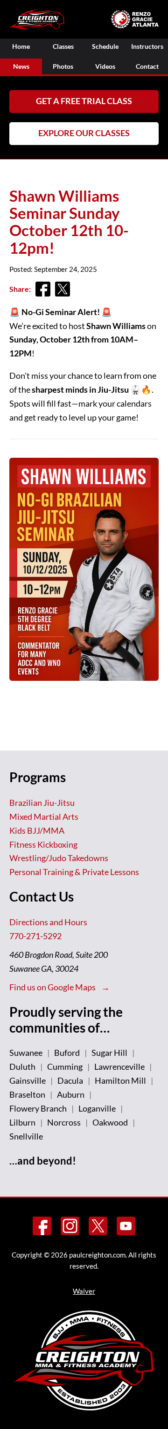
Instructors (147, 46)
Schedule (105, 46)
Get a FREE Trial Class (84, 101)
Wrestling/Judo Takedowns (58, 858)
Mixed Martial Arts (43, 816)
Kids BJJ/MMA (36, 830)
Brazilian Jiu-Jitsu (42, 802)
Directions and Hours (48, 922)
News (21, 66)
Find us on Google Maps (53, 987)
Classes (63, 46)
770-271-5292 (35, 936)
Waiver (84, 1291)
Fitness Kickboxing (43, 844)
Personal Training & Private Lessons (74, 872)
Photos (63, 66)
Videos (105, 66)
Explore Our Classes (84, 133)
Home (21, 46)
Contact (147, 66)
